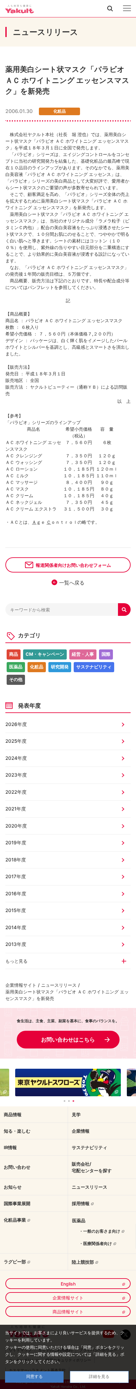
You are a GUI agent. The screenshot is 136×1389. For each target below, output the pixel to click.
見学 (76, 1114)
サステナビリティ (94, 666)
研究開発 (60, 666)
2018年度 (15, 860)
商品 (13, 654)
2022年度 (16, 792)
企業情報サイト (20, 985)
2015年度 (15, 910)
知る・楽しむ (17, 1131)
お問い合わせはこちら (68, 1039)
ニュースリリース (59, 985)
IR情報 (10, 1147)
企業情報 (81, 1131)
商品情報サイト (68, 1311)
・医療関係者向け (95, 1243)
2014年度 (15, 927)
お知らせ (13, 1187)
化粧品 (36, 666)
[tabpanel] (68, 1082)
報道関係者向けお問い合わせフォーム (73, 565)
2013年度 (15, 944)
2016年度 (15, 894)
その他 (15, 679)
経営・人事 (83, 654)
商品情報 (13, 1114)
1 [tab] (64, 1101)
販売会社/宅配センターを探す (92, 1167)
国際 (106, 654)
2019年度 (15, 843)
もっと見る (16, 961)
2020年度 (16, 826)
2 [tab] (69, 1101)
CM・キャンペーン (45, 654)
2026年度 (16, 724)
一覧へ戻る (71, 582)
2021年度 (15, 809)
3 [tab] (73, 1101)
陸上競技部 (83, 1262)
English (68, 1283)
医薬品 (15, 666)
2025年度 (16, 741)
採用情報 (81, 1203)
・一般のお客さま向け (99, 1231)
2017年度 (15, 876)
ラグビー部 (15, 1261)
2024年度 (16, 758)
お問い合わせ (17, 1167)
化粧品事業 (15, 1220)
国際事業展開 (17, 1203)
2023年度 (16, 775)
